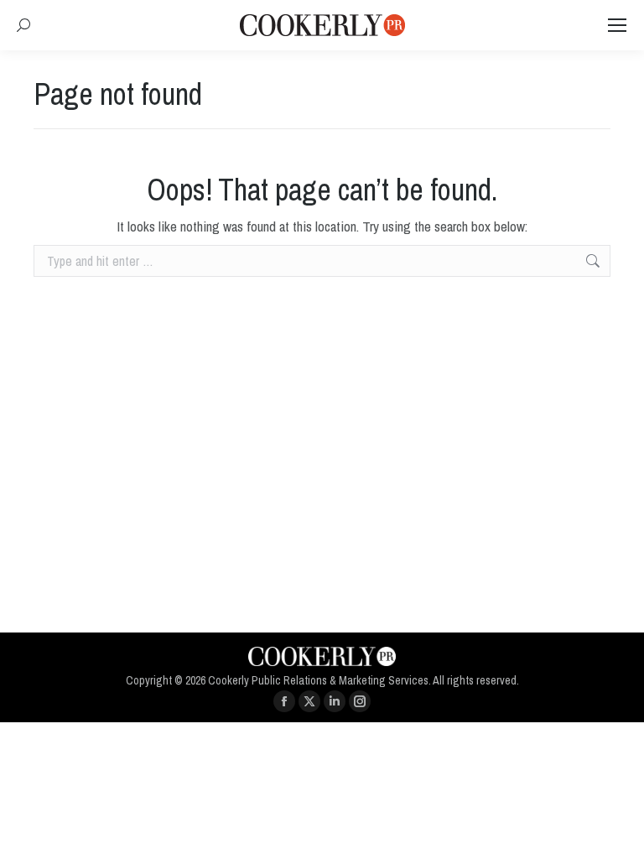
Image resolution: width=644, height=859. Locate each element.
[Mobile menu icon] (617, 25)
